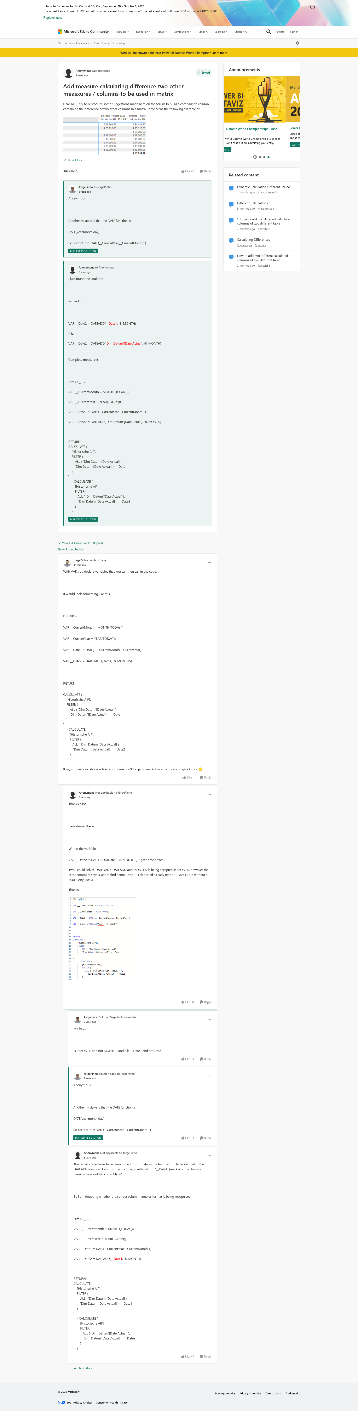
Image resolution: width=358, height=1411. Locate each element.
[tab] (260, 157)
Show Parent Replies (70, 549)
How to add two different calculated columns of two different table (262, 258)
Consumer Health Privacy (112, 1402)
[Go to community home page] (83, 31)
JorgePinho (86, 187)
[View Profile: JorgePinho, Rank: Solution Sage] (67, 562)
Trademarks (292, 1393)
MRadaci (260, 245)
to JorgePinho (102, 187)
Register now (52, 17)
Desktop (120, 43)
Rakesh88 (264, 229)
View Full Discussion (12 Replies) (82, 543)
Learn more (219, 53)
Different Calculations (252, 203)
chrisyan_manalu (267, 192)
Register (280, 31)
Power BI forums (102, 43)
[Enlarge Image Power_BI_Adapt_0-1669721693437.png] (102, 938)
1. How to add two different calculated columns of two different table (264, 221)
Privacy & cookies (250, 1393)
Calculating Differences (253, 239)
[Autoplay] (255, 157)
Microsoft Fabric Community (73, 43)
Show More (75, 160)
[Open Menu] (297, 43)
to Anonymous (104, 267)
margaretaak (266, 208)
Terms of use (273, 1393)
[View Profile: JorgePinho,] (72, 189)
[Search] (268, 31)
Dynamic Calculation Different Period (263, 187)
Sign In (294, 31)
